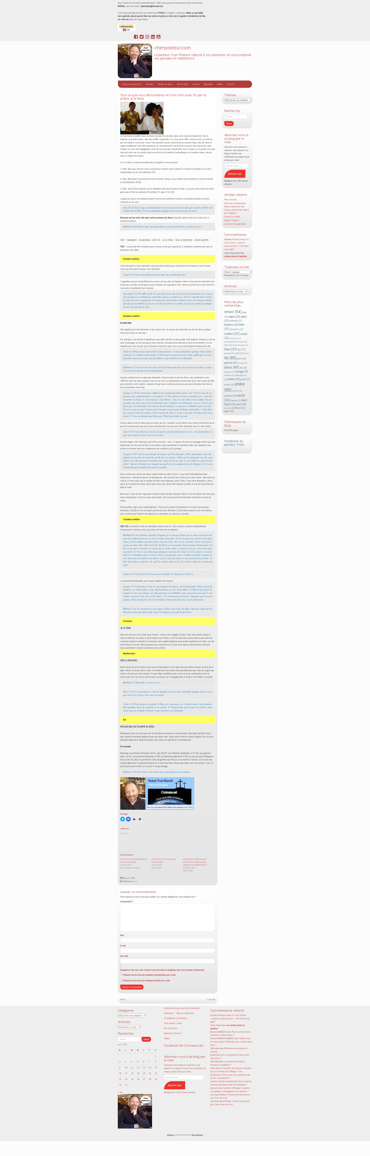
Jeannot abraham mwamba (222, 1081)
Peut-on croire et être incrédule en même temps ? (230, 1033)
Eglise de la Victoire (172, 1033)
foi (230, 357)
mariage (241, 371)
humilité (242, 363)
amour (233, 311)
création (243, 342)
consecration (231, 341)
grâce (241, 358)
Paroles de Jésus (165, 84)
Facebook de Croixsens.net (183, 1045)
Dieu (230, 349)
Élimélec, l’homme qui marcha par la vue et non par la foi (230, 1103)
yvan (212, 1094)
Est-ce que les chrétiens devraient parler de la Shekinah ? (231, 1083)
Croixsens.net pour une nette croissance (181, 1008)
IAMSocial (170, 1135)
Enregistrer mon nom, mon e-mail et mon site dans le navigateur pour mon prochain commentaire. (162, 969)
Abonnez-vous (235, 173)
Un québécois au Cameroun (175, 1018)
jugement (229, 372)
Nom (122, 935)
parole (245, 379)
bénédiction (236, 329)
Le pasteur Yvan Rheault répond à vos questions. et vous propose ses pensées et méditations (202, 56)
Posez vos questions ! (131, 84)
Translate (244, 275)
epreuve (229, 353)
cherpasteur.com (172, 47)
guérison (230, 362)
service (227, 408)
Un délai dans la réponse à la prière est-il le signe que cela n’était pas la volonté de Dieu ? (195, 862)
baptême (231, 324)
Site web (124, 956)
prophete (237, 391)
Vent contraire (230, 199)
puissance (230, 395)
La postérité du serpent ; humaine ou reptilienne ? (228, 1063)
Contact (230, 84)
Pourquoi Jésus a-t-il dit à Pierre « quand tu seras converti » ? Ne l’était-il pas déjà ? (236, 244)
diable (244, 345)
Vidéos (220, 84)
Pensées (149, 84)
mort (239, 375)
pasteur (229, 384)
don (241, 349)
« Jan (120, 1092)
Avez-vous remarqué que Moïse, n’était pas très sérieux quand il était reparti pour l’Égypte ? (236, 208)
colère (231, 334)
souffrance (238, 408)
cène (228, 345)
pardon (234, 379)
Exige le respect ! (231, 220)
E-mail (123, 945)
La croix (196, 84)
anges (234, 316)
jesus (231, 367)
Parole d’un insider (232, 216)
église (229, 411)
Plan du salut (182, 84)
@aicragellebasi (197, 1135)
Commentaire (126, 901)
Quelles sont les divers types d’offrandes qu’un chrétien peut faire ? (231, 1042)
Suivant (210, 999)
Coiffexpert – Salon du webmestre (179, 1013)
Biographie (208, 84)
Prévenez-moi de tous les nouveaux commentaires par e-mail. (149, 974)
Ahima (212, 1068)
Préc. (124, 999)
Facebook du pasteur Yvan (234, 443)
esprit (239, 353)
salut (241, 404)
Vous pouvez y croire (173, 1023)
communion (235, 338)
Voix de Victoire (170, 1028)
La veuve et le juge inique (235, 223)
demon (236, 345)
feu (246, 353)
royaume (236, 400)
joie (243, 367)
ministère (229, 375)
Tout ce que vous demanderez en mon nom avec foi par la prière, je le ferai (163, 97)
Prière (135, 881)
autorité (236, 320)
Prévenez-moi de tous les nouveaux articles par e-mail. (146, 980)
